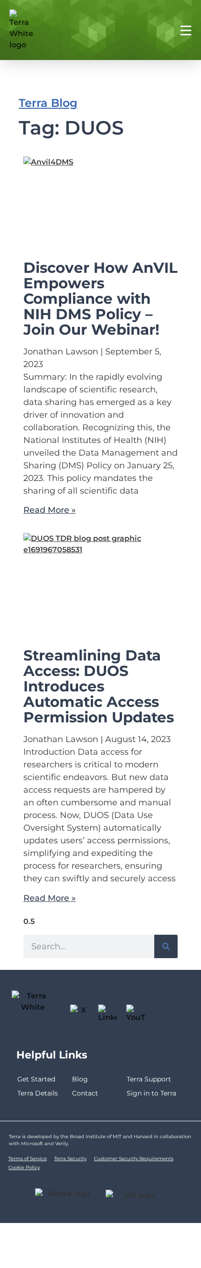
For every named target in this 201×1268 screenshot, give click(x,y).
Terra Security (70, 1158)
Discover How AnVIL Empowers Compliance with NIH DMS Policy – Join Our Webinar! (100, 298)
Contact (85, 1093)
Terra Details (37, 1093)
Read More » (49, 510)
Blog (80, 1079)
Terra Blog (48, 103)
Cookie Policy (24, 1167)
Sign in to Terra (151, 1093)
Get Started (36, 1079)
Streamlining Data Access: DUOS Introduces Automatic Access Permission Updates (98, 686)
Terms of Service (27, 1158)
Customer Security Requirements (133, 1158)
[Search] (166, 946)
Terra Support (149, 1079)
